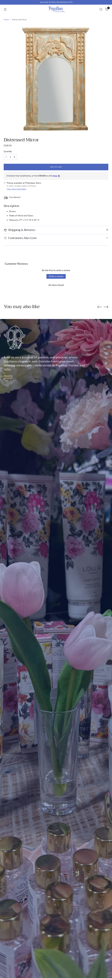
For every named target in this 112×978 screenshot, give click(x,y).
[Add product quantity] (14, 157)
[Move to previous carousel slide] (99, 307)
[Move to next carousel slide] (106, 307)
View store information (16, 189)
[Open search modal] (101, 9)
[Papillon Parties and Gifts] (56, 9)
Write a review (56, 276)
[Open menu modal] (5, 9)
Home (6, 19)
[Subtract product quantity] (6, 157)
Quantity (8, 151)
